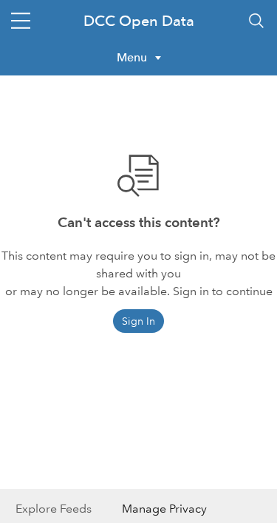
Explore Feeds (54, 509)
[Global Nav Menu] (20, 20)
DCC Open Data (138, 21)
